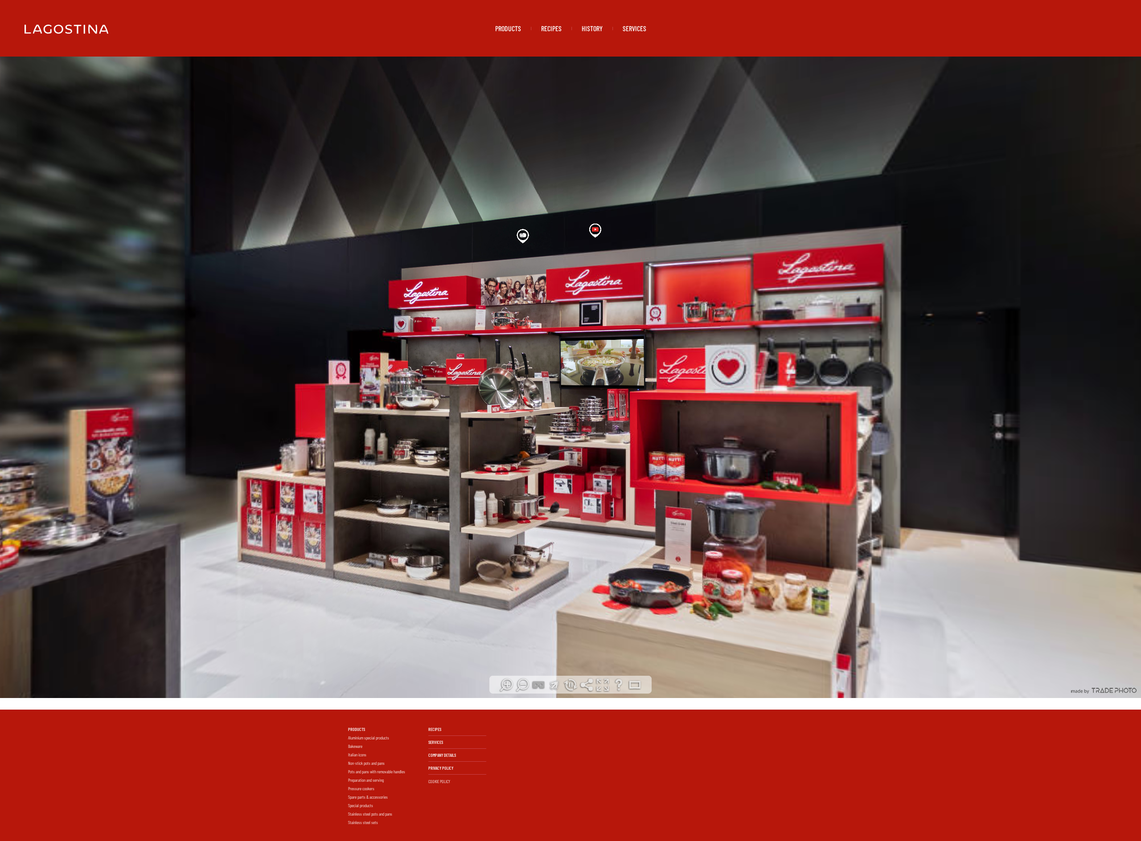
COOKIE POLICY (439, 781)
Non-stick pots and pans (366, 763)
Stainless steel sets (363, 822)
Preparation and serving (366, 780)
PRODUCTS (508, 28)
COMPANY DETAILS (442, 755)
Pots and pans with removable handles (376, 771)
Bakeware (355, 746)
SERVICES (634, 28)
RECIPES (551, 28)
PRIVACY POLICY (440, 768)
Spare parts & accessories (368, 797)
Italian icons (357, 754)
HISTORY (592, 28)
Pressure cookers (361, 788)
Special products (360, 805)
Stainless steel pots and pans (370, 814)
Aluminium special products (368, 737)
